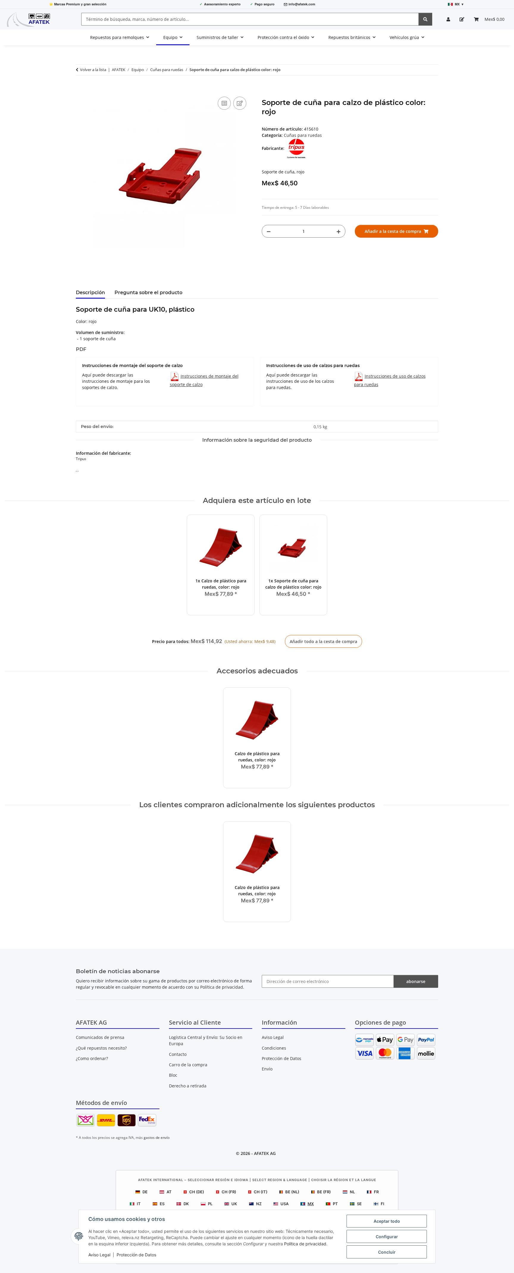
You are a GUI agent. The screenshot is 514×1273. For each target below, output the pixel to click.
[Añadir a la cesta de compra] (80, 88)
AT (169, 1191)
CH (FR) (229, 1191)
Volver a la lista (93, 69)
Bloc (173, 1075)
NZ (258, 1203)
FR (376, 1191)
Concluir (387, 1252)
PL (210, 1203)
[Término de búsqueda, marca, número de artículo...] (425, 19)
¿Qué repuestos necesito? (101, 1048)
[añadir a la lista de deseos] (239, 103)
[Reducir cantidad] (268, 231)
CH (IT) (260, 1191)
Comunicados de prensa (100, 1037)
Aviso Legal (99, 1254)
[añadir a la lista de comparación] (224, 103)
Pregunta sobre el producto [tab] (148, 292)
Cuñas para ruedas (303, 135)
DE (145, 1191)
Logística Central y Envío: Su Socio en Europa (205, 1040)
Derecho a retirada (187, 1086)
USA (284, 1203)
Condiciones (274, 1048)
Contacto (178, 1054)
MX (311, 1203)
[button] (448, 19)
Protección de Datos (136, 1254)
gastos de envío (157, 1137)
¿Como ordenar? (92, 1058)
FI (382, 1203)
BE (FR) (324, 1191)
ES (162, 1203)
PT (335, 1203)
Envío (267, 1069)
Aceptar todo (387, 1221)
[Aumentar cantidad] (338, 231)
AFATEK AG (265, 1153)
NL (352, 1191)
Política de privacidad (305, 1243)
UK (234, 1203)
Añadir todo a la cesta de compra (323, 641)
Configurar (387, 1236)
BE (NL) (292, 1191)
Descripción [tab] (90, 292)
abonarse (415, 981)
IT (139, 1203)
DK (186, 1203)
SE (359, 1203)
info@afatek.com (302, 4)
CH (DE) (196, 1191)
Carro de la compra (188, 1064)
